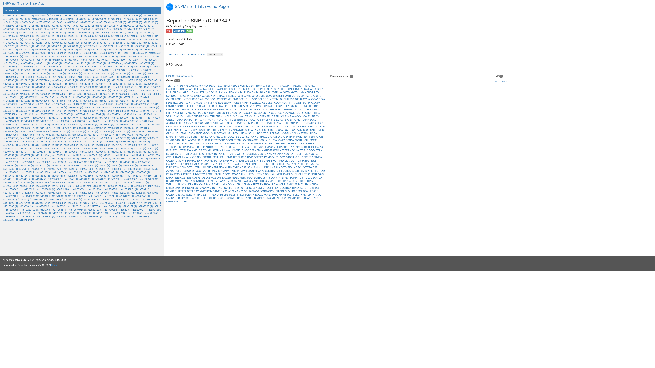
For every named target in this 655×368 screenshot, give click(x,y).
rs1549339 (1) (75, 138)
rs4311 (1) (57, 145)
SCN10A (317, 177)
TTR (290, 102)
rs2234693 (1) (10, 131)
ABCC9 (206, 95)
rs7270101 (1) (26, 202)
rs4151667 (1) (59, 110)
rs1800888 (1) (137, 168)
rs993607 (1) (103, 151)
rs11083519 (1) (61, 209)
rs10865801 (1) (46, 189)
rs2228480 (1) (27, 185)
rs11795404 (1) (115, 63)
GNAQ (292, 191)
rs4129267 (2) (10, 32)
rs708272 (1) (28, 104)
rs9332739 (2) (146, 25)
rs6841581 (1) (78, 76)
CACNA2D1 (181, 140)
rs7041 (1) (155, 46)
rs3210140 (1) (142, 87)
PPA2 (291, 147)
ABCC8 (206, 133)
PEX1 (176, 167)
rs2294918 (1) (107, 110)
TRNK (259, 85)
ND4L (169, 102)
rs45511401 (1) (107, 87)
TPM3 (250, 157)
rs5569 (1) (73, 213)
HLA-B (288, 106)
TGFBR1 (208, 102)
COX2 (183, 167)
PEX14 (307, 136)
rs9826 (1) (120, 199)
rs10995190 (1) (105, 73)
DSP (183, 85)
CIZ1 (322, 136)
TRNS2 (268, 89)
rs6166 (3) (57, 22)
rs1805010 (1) (115, 127)
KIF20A (277, 123)
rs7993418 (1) (125, 148)
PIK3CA (209, 153)
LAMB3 (247, 181)
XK (208, 116)
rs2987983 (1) (93, 53)
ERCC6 (263, 181)
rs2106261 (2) (43, 35)
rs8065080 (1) (82, 97)
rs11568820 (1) (11, 124)
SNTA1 (186, 109)
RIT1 (316, 92)
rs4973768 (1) (59, 213)
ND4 (207, 123)
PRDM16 (242, 170)
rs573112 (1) (146, 189)
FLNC (201, 153)
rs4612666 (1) (94, 185)
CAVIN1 (287, 85)
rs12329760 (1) (30, 209)
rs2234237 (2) (75, 35)
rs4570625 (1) (138, 73)
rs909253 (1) (126, 93)
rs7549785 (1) (114, 49)
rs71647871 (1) (14, 121)
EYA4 (190, 150)
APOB (310, 92)
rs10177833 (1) (76, 182)
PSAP (250, 177)
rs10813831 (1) (43, 87)
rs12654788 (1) (59, 175)
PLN (243, 126)
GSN (274, 112)
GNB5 (320, 89)
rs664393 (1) (45, 172)
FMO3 (248, 92)
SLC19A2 (297, 99)
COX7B (236, 174)
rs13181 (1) (140, 148)
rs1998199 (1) (26, 53)
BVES (220, 133)
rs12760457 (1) (143, 162)
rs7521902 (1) (59, 59)
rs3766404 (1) (87, 145)
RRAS (315, 116)
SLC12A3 (304, 109)
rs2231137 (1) (44, 141)
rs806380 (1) (75, 87)
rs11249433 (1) (78, 162)
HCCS (248, 153)
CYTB (193, 109)
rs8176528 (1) (57, 83)
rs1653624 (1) (30, 172)
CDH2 (190, 170)
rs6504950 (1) (59, 87)
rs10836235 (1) (11, 66)
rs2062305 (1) (10, 165)
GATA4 (295, 92)
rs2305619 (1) (121, 168)
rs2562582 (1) (10, 83)
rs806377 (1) (135, 90)
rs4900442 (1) (106, 107)
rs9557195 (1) (14, 196)
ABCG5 (206, 177)
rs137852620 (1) (90, 66)
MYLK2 (297, 126)
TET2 (177, 177)
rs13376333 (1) (65, 114)
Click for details (215, 54)
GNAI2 (306, 89)
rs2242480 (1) (14, 158)
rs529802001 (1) (12, 148)
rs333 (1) (62, 107)
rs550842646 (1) (15, 107)
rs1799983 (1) (113, 209)
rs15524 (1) (111, 196)
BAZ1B (290, 194)
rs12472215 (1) (43, 145)
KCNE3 (282, 140)
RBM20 (303, 170)
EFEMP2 (286, 150)
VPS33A (171, 116)
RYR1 (240, 119)
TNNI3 (199, 167)
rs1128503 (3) (10, 25)
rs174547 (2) (43, 32)
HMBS (320, 130)
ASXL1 (198, 177)
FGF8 (239, 95)
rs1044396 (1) (134, 151)
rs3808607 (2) (106, 35)
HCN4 (212, 112)
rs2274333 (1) (42, 53)
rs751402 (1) (111, 141)
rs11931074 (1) (72, 192)
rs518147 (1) (136, 202)
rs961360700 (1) (61, 131)
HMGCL (265, 136)
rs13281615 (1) (104, 213)
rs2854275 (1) (126, 196)
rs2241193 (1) (30, 134)
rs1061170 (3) (71, 25)
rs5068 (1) (29, 70)
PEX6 (219, 85)
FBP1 (227, 106)
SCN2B (228, 187)
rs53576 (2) (87, 32)
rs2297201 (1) (74, 46)
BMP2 (298, 89)
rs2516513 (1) (81, 121)
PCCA (249, 126)
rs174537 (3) (119, 22)
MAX (232, 126)
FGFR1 (212, 119)
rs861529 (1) (26, 73)
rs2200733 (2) (76, 39)
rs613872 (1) (95, 134)
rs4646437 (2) (150, 42)
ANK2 (313, 160)
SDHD (283, 89)
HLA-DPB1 (179, 102)
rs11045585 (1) (30, 196)
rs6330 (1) (41, 192)
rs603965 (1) (88, 151)
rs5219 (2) (136, 42)
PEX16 (205, 164)
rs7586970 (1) (10, 49)
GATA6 (287, 92)
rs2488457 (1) (90, 124)
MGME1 (314, 140)
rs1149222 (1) (77, 155)
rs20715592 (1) (11, 114)
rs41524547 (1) (126, 53)
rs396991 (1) (13, 127)
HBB (258, 133)
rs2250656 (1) (14, 76)
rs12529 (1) (142, 53)
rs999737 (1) (147, 63)
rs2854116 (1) (10, 179)
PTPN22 (305, 133)
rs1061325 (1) (10, 100)
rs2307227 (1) (44, 76)
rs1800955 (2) (27, 35)
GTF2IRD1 (269, 85)
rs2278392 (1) (93, 148)
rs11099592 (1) (147, 165)
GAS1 (255, 95)
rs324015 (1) (137, 107)
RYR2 (227, 89)
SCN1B (250, 106)
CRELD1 (171, 119)
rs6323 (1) (25, 199)
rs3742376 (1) (150, 151)
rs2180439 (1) (10, 175)
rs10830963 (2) (11, 42)
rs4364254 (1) (59, 182)
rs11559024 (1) (60, 155)
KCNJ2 (190, 123)
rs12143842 (11, 10)
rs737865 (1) (106, 117)
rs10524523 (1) (113, 162)
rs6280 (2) (69, 29)
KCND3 (311, 85)
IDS (305, 143)
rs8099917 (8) (117, 15)
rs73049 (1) (75, 100)
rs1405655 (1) (109, 202)
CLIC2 (294, 174)
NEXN (190, 187)
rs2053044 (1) (102, 80)
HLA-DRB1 (217, 194)
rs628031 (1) (29, 90)
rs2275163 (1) (43, 104)
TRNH (277, 116)
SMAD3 (266, 160)
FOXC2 (188, 106)
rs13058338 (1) (49, 56)
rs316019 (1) (90, 73)
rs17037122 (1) (48, 121)
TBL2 (319, 150)
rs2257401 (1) (29, 148)
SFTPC (315, 136)
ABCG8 (252, 198)
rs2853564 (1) (14, 141)
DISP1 (279, 109)
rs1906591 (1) (103, 175)
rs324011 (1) (26, 151)
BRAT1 (275, 160)
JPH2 (277, 143)
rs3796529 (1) (130, 49)
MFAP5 (228, 116)
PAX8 (293, 116)
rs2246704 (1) (60, 172)
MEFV (214, 181)
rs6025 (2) (148, 29)
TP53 (307, 174)
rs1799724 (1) (125, 46)
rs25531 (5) (55, 18)
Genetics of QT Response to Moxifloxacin (187, 54)
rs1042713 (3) (71, 22)
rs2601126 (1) (153, 175)
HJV (289, 99)
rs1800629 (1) (150, 90)
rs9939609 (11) (43, 15)
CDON (278, 102)
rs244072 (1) (110, 76)
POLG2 (262, 99)
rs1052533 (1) (10, 80)
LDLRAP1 (275, 133)
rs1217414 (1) (61, 148)
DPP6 (293, 119)
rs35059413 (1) (57, 117)
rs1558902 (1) (14, 189)
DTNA (289, 136)
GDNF (234, 106)
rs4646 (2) (106, 39)
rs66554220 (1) (11, 93)
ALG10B (227, 191)
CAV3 (180, 92)
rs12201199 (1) (28, 114)
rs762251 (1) (118, 179)
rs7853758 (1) (30, 162)
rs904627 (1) (71, 80)
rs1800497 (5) (86, 18)
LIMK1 (223, 157)
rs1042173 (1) (55, 168)
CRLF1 (320, 95)
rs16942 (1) (71, 179)
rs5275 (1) (73, 175)
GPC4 (271, 191)
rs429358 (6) (150, 15)
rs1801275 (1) (109, 182)
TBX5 (202, 174)
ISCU (265, 130)
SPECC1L (237, 89)
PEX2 (322, 170)
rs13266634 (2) (117, 29)
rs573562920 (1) (125, 87)
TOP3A (294, 177)
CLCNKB (220, 174)
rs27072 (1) (42, 66)
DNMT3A (171, 106)
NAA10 (227, 119)
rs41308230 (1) (112, 206)
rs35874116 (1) (124, 66)
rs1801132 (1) (63, 196)
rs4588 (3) (100, 25)
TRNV (310, 181)
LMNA (303, 92)
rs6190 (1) (72, 49)
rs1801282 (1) (86, 179)
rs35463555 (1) (143, 76)
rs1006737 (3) (134, 22)
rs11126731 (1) (48, 127)
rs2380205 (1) (138, 192)
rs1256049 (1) (27, 66)
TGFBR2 (171, 147)
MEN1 (252, 85)
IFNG (271, 143)
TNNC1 (237, 167)
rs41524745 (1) (61, 76)
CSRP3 (197, 112)
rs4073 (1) (57, 80)
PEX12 (292, 167)
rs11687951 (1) (59, 165)
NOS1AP (171, 92)
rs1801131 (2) (107, 42)
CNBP (220, 99)
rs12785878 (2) (14, 39)
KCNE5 (232, 95)
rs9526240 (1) (43, 185)
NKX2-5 (223, 95)
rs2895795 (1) (109, 104)
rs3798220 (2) (120, 39)
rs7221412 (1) (14, 90)
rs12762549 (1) (60, 104)
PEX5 (204, 150)
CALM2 (256, 92)
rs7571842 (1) (130, 114)
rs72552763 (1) (117, 83)
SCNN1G (171, 95)
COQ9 (170, 130)
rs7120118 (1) (134, 199)
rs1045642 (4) (150, 18)
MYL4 (224, 184)
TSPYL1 (288, 126)
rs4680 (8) (103, 15)
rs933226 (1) (123, 110)
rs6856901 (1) (90, 87)
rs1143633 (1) (106, 124)
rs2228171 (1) (39, 168)
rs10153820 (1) (119, 80)
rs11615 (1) (83, 63)
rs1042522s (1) (60, 93)
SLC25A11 (184, 198)
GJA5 (235, 191)
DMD (230, 157)
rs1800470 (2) (138, 35)
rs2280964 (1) (150, 83)
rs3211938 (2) (75, 42)
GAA (207, 160)
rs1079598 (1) (41, 151)
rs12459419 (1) (140, 100)
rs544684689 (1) (73, 199)
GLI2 (257, 116)
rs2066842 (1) (142, 196)
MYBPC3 (286, 133)
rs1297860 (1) (105, 192)
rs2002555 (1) (114, 97)
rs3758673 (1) (10, 110)
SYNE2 (216, 143)
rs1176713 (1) (62, 162)
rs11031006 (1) (127, 134)
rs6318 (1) (108, 199)
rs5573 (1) (127, 209)
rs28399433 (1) (11, 182)
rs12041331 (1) (99, 127)
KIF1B (272, 119)
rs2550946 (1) (94, 93)
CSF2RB (309, 157)
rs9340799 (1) (58, 73)
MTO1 (228, 109)
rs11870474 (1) (93, 155)
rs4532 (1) (28, 158)
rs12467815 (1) (96, 162)
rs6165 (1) (56, 63)
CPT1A (247, 123)
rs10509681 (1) (81, 127)
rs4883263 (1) (122, 131)
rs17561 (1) (98, 114)
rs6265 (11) (58, 15)
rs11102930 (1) (136, 175)
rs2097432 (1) (10, 151)
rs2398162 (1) (111, 216)
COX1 (242, 99)
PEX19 (278, 187)
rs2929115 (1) (140, 155)
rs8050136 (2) (91, 42)
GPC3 (299, 167)
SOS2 (313, 119)
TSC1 (304, 102)
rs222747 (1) (41, 158)
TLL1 (169, 85)
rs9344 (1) (84, 49)
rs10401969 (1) (152, 202)
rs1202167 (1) (142, 141)
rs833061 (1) (88, 83)
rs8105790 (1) (64, 127)
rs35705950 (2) (103, 32)
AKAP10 (271, 153)
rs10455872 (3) (43, 25)
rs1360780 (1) (73, 83)
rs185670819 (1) (92, 202)
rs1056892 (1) (55, 192)
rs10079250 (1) (137, 213)
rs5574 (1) (12, 213)
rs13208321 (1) (125, 76)
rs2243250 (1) (14, 134)
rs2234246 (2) (146, 32)
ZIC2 (296, 109)
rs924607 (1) (75, 124)
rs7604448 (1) (59, 70)
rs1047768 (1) (143, 134)
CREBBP (211, 106)
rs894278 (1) (75, 110)
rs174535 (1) (89, 90)
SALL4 (198, 126)
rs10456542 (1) (46, 216)
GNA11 (196, 92)
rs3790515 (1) (42, 165)
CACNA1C (204, 89)
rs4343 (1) (92, 131)
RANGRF (171, 89)
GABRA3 (248, 140)
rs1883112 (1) (106, 100)
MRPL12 (284, 160)
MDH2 (238, 184)
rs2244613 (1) (10, 192)
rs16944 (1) (41, 179)
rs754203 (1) (135, 80)
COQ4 (312, 150)
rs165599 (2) (61, 39)
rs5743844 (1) (106, 131)
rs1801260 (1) (97, 189)
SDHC (252, 133)
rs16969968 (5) (40, 18)
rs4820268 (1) (120, 213)
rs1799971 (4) (102, 18)
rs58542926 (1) (64, 189)
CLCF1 (272, 130)
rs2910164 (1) (145, 97)
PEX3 (212, 85)
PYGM (313, 109)
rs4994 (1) (104, 165)
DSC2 (278, 181)
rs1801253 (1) (47, 196)
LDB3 (190, 184)
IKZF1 (246, 89)
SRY (219, 112)
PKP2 (236, 187)
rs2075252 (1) (89, 192)
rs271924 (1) (152, 107)
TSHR (253, 147)
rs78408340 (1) (59, 53)
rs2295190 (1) (86, 80)
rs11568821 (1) (131, 121)
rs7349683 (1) (103, 145)
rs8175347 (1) (26, 49)
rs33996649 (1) (27, 206)
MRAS (272, 126)
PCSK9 (255, 143)
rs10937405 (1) (11, 185)
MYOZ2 (187, 99)
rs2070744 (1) (26, 46)
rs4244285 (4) (118, 18)
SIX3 (255, 99)
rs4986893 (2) (59, 42)
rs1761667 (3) (43, 22)
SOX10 (222, 164)
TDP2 (183, 187)
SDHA (314, 174)
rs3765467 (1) (110, 172)
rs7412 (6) (25, 18)
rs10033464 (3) (27, 22)
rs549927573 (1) (94, 206)
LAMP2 (282, 136)
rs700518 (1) (70, 63)
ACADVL (290, 112)
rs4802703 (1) (28, 59)
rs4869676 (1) (153, 59)
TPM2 (269, 123)
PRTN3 (317, 112)
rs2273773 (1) (113, 189)
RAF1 (213, 109)
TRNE (209, 130)
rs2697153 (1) (125, 104)
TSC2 (277, 167)
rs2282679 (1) (14, 162)
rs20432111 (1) (14, 70)
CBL (264, 102)
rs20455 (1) (74, 70)
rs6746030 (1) (110, 185)
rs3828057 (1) (26, 165)
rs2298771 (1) (109, 46)
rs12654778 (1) (43, 182)
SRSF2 (305, 160)
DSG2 (276, 89)
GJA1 (202, 106)
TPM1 (195, 119)
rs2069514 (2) (114, 25)
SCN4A (250, 136)
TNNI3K (196, 164)
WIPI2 (169, 143)
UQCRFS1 (188, 126)
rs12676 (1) (46, 209)
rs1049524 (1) (147, 121)
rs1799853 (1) (42, 49)
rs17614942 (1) (46, 134)
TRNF (262, 123)
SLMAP (232, 130)
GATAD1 (308, 167)
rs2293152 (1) (129, 206)
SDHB (262, 95)
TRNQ (211, 126)
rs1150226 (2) (92, 39)
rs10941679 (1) (77, 104)
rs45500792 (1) (142, 104)
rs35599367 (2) (100, 29)
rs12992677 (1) (104, 168)
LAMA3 (220, 89)
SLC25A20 (256, 102)
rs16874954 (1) (78, 209)
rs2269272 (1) (10, 73)
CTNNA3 (229, 123)
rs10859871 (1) (91, 110)
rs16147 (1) (102, 83)
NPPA (274, 140)
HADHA (207, 167)
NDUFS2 (313, 153)
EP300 (182, 194)
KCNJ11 (239, 92)
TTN (305, 85)
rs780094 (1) (29, 141)
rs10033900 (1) (139, 131)
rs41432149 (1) (72, 168)
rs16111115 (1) (43, 155)
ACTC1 (210, 147)
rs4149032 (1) (31, 121)
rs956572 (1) (91, 107)
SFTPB (201, 147)
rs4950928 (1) (26, 100)
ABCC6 (189, 181)
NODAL (244, 85)
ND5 (177, 112)
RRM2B (207, 157)
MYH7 (176, 150)
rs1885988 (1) (130, 165)
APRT (215, 167)
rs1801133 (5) (70, 18)
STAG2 (177, 126)
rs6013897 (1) (131, 127)
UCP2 (260, 89)
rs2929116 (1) (124, 155)
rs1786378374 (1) (47, 114)
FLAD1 (186, 130)
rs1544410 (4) (10, 22)
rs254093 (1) (91, 165)
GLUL (309, 177)
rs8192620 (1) (30, 189)
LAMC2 (177, 157)
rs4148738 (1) (30, 216)
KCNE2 (291, 89)
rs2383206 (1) (63, 134)
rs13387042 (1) (32, 97)
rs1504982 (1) (46, 162)
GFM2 (299, 191)
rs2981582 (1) (42, 175)
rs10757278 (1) (27, 192)
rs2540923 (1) (104, 59)
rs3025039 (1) (98, 63)
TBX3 (312, 95)
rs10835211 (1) (147, 49)
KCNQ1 (204, 92)
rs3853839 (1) (75, 107)
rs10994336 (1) (43, 100)
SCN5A (189, 102)
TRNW (220, 106)
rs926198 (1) (88, 168)
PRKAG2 (182, 95)
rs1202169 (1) (26, 145)
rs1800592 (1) (79, 134)
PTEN (275, 99)
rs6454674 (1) (74, 117)
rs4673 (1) (152, 148)
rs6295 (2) (40, 29)
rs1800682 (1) (73, 151)
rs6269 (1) (134, 70)
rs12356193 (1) (151, 199)
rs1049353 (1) (94, 76)
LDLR (207, 140)
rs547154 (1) (44, 59)
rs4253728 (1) (10, 219)
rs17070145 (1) (83, 114)
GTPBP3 (295, 123)
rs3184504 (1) (91, 138)
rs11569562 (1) (80, 196)
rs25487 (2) (151, 39)
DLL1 (249, 99)
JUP (301, 95)
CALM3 (307, 116)
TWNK (267, 157)
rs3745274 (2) (26, 29)
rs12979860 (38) (12, 15)
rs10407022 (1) (77, 185)
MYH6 (306, 99)
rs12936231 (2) (55, 29)
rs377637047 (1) (92, 46)
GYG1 (266, 109)
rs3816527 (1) (131, 63)
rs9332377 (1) (26, 155)
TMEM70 (288, 109)
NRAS (190, 177)
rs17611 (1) (25, 168)
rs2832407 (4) (134, 18)
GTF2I (207, 181)
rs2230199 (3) (150, 22)
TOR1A (304, 150)
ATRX (214, 140)
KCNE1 (179, 99)
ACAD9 (170, 170)
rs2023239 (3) (87, 22)
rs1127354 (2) (58, 32)
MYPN (271, 181)
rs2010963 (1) (119, 175)
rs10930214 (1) (14, 97)
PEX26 (236, 177)
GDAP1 (283, 191)
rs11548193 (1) (60, 100)
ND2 (221, 102)
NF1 (183, 112)
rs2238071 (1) (93, 182)
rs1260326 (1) (122, 73)
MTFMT (268, 150)
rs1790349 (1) (118, 151)
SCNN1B (265, 140)
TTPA (183, 150)
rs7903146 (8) (89, 15)
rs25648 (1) (62, 216)
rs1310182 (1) (43, 70)
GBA (247, 150)
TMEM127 (216, 170)
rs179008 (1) (13, 59)
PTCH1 (181, 136)
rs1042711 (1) (148, 70)
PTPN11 (238, 140)
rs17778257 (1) (56, 179)
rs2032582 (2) (10, 29)
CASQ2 (198, 102)
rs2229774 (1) (141, 209)
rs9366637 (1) (14, 216)
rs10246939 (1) (77, 93)
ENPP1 (267, 112)
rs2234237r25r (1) (93, 199)
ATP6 (238, 126)
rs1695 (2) (132, 32)
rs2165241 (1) (71, 158)
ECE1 (195, 106)
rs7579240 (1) (74, 90)
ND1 (232, 92)
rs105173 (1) (56, 158)
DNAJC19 (238, 164)
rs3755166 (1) (122, 107)
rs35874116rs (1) (138, 158)
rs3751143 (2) (31, 39)
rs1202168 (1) (10, 145)
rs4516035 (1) (10, 206)
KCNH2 (225, 92)
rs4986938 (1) (58, 46)
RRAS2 (297, 102)
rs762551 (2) (47, 39)
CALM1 (236, 109)
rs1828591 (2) (122, 35)
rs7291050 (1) (127, 216)
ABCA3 (314, 99)
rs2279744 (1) (110, 93)
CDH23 (170, 109)
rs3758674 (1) (26, 110)
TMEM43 (297, 85)
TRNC (278, 85)
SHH (195, 89)
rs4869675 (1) (27, 63)
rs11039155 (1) (123, 124)
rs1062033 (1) (59, 202)
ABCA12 (190, 85)
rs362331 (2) (74, 32)
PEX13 (306, 126)
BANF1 (245, 109)
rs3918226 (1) (26, 80)
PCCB (254, 123)
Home (54, 265)
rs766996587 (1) (94, 216)
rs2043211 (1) (66, 56)
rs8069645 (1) (41, 117)
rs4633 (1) (116, 165)
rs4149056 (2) (59, 35)
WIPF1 (241, 153)
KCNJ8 (295, 170)
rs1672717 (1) (136, 59)
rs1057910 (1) (39, 199)
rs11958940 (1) (14, 56)
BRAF (198, 133)
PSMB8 (318, 157)
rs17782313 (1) (123, 100)
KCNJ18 (181, 123)
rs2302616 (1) (26, 213)
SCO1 (279, 126)
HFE (215, 102)
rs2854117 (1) (26, 179)
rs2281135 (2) (43, 42)
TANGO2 (192, 160)
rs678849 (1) (26, 117)
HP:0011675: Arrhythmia (179, 76)
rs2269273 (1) (120, 70)
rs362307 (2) (91, 35)
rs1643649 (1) (138, 138)
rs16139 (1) (146, 127)
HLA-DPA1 (266, 92)
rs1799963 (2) (130, 25)
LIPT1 (285, 181)
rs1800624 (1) (27, 93)
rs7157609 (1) (151, 145)
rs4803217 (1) (110, 134)
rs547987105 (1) (152, 80)
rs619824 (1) (42, 83)
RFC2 (305, 153)
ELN (269, 99)
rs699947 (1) (94, 104)
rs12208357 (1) (11, 138)
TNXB (223, 143)
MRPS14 (171, 136)
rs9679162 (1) (134, 83)
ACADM (293, 181)
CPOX (304, 147)
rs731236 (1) (29, 76)
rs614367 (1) (56, 66)
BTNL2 (314, 198)
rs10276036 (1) (44, 206)
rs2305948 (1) (78, 131)
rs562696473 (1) (30, 127)
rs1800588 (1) (43, 138)
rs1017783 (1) (42, 46)
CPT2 (253, 150)
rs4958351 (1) (110, 56)
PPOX (253, 89)
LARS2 (170, 187)
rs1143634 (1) (140, 124)
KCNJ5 (245, 147)
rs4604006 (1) (98, 97)
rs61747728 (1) (43, 80)
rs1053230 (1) (87, 175)
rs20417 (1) (43, 90)
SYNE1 (198, 95)
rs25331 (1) (109, 155)
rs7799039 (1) (141, 46)
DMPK (226, 170)
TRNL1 (227, 85)
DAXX (178, 109)
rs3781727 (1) (119, 145)
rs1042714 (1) (88, 70)
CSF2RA (248, 130)
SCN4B (280, 130)
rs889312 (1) (126, 185)
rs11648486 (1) (120, 158)
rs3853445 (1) (107, 66)
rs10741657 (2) (11, 35)
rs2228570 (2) (10, 46)
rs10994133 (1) (59, 124)
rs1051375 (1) (55, 199)
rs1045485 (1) (77, 148)
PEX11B (234, 194)
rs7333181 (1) (140, 117)
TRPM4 (220, 116)
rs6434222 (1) (60, 141)
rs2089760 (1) (142, 172)
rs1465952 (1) (61, 206)
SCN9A (199, 85)
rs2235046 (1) (74, 73)
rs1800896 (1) (75, 165)
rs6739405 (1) (94, 56)
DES (195, 99)
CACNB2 (278, 95)
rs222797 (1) (123, 138)
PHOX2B (269, 184)
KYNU (239, 130)
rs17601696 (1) (49, 97)
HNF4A (170, 112)
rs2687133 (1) (58, 90)
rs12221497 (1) (42, 213)
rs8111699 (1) (10, 202)
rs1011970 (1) (143, 216)
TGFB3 (221, 140)
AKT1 (313, 89)
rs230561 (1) (27, 182)
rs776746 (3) (87, 25)
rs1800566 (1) (57, 151)
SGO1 (213, 99)
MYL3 (190, 95)
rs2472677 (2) (27, 42)
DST (207, 99)
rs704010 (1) (142, 182)
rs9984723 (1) (76, 216)
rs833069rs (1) (109, 53)
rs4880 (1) (128, 162)
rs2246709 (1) (126, 172)
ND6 (206, 85)
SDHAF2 (227, 112)
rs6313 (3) (57, 25)
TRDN (180, 89)
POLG (198, 170)
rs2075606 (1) (103, 158)
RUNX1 (182, 184)
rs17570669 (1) (60, 185)
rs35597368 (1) (96, 209)
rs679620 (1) (104, 90)
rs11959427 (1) (77, 172)
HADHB (206, 170)
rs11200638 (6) (133, 15)
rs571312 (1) (154, 110)
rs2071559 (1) (141, 93)
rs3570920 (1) (10, 53)
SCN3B (247, 95)
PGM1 (228, 174)
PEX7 (284, 143)
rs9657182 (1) (138, 110)
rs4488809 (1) (27, 138)
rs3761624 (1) (138, 56)
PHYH (291, 143)
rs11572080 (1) (43, 110)
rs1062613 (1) (64, 121)
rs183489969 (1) (122, 117)
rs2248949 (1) (107, 138)
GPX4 (318, 102)
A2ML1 (245, 174)
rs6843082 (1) (10, 168)
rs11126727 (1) (113, 121)
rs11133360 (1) (147, 114)
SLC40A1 (229, 102)
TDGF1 (299, 112)
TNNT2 (223, 147)
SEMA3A (269, 147)
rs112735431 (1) (94, 141)
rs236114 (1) (43, 63)
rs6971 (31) (27, 15)
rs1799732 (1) (58, 49)
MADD (189, 112)
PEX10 (170, 174)
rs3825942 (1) (76, 141)
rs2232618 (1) (77, 206)
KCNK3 (217, 150)
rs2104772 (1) (97, 196)
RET (213, 89)
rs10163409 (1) (11, 63)
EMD (236, 99)
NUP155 (244, 187)
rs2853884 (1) (90, 117)
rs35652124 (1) (27, 131)
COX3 (269, 95)
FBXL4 (184, 133)
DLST (270, 102)
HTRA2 (219, 123)
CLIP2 (295, 95)
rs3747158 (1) (141, 66)
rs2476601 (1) (109, 148)
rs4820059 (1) (14, 209)
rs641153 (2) (119, 32)
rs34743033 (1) (32, 56)
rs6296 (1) (124, 56)
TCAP (256, 126)
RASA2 (188, 89)
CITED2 (265, 133)
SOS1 (256, 140)
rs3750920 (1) (43, 93)
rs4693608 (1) (43, 131)
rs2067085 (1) (32, 107)
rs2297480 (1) (120, 59)
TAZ (306, 95)
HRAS (202, 116)
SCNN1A (311, 123)
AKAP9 (215, 95)
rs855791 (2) (123, 42)
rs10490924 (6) (11, 18)
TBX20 (202, 130)
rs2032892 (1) (87, 213)
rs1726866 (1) (26, 87)
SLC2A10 (226, 150)
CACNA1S (215, 92)
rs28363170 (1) (76, 53)
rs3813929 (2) (136, 39)
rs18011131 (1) (41, 73)
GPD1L (187, 92)
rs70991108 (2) (27, 32)
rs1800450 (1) (135, 145)
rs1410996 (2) (134, 29)
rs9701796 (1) (126, 141)
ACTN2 (228, 167)
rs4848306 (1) (94, 172)
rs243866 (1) (141, 185)
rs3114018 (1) (104, 70)
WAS (214, 177)
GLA (199, 109)
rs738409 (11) (73, 15)
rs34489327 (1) (114, 114)
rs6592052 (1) (10, 155)
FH (277, 191)
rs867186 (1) (75, 59)
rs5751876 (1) (102, 179)
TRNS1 (249, 116)
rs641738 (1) (89, 59)
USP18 (266, 177)
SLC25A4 (248, 112)
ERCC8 (314, 126)
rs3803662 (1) (133, 179)
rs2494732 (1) (26, 83)
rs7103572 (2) (83, 29)
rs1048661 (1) (97, 121)
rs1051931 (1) (48, 107)
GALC (193, 147)
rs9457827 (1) (90, 100)
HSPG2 (235, 85)
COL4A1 (270, 174)
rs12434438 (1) (72, 66)
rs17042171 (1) (43, 202)
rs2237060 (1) (145, 206)
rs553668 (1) (75, 202)
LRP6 (226, 153)
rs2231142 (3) (26, 25)
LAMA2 (257, 130)
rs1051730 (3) (103, 22)
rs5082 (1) (80, 56)
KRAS (169, 126)
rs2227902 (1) (59, 138)
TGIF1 (176, 85)
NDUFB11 (313, 106)
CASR (228, 177)
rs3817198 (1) (45, 148)
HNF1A (224, 126)
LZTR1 (207, 194)
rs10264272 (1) (149, 179)
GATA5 (253, 109)
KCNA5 (277, 150)
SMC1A (178, 174)
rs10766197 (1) (126, 182)
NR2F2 (260, 198)
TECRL (285, 123)
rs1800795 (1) (87, 158)
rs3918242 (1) (98, 49)
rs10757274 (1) (129, 189)
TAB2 (247, 143)
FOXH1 (287, 95)
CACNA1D (172, 198)
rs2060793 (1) (119, 90)
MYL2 (194, 130)
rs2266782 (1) (14, 172)
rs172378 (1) (43, 124)
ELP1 (247, 119)
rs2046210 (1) (66, 97)
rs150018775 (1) (12, 104)
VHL (276, 147)
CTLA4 (242, 106)
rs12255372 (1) (11, 199)
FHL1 (274, 106)
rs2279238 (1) (71, 145)
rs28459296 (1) (121, 192)
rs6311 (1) (123, 202)
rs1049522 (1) (27, 124)
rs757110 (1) (130, 97)
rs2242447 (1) (26, 175)
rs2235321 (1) (10, 117)
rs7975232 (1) (10, 87)
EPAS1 (259, 106)
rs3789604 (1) (81, 189)
